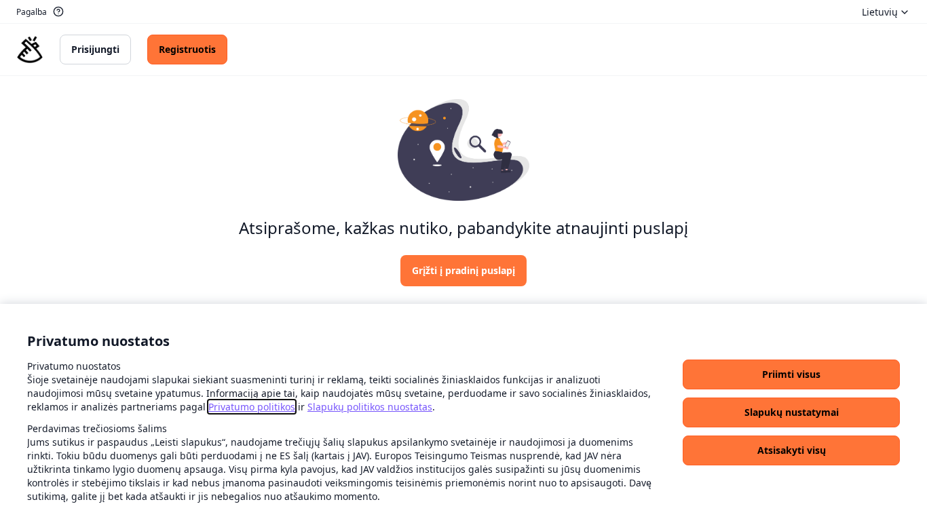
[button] (791, 374)
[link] (251, 406)
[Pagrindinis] (29, 49)
